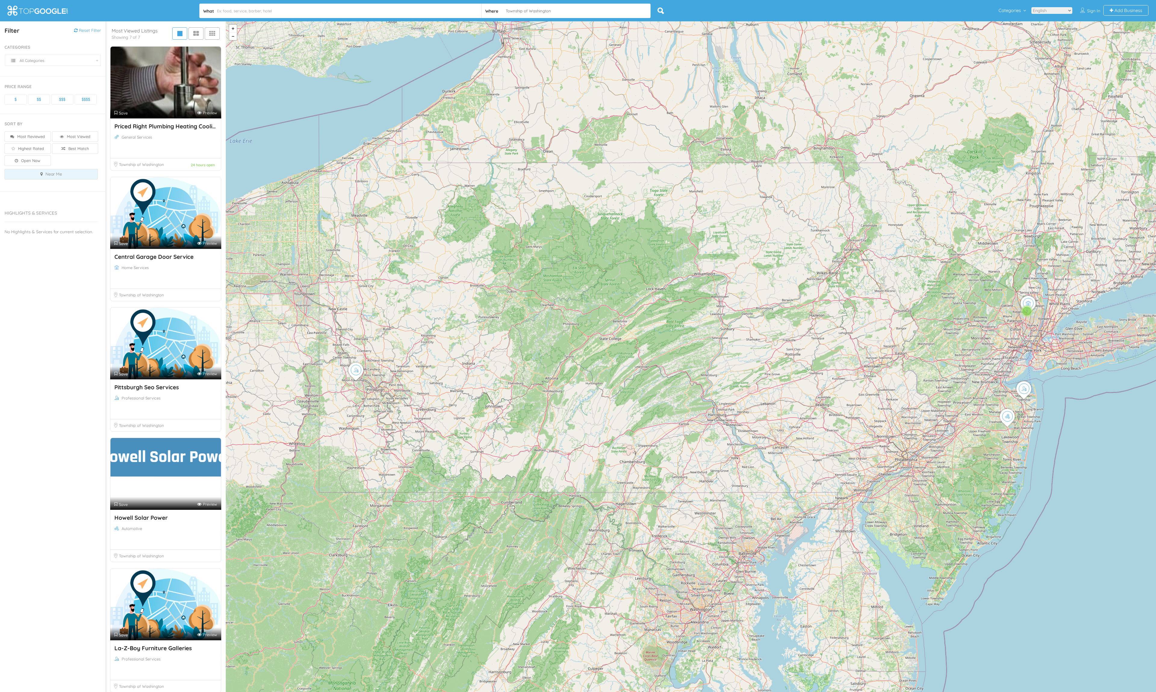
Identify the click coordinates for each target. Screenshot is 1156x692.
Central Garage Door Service (154, 256)
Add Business (1127, 10)
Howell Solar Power (141, 517)
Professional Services (141, 398)
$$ (39, 99)
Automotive (132, 528)
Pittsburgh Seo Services (146, 387)
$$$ (62, 99)
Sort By (13, 124)
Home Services (135, 267)
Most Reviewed (30, 136)
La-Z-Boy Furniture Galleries (153, 648)
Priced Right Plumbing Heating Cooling (166, 126)
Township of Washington (141, 164)
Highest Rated (30, 148)
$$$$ (86, 99)
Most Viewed (78, 136)
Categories (1010, 10)
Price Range (18, 86)
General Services (137, 137)
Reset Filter (89, 30)
